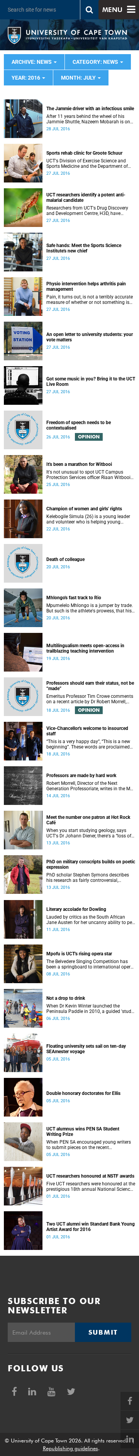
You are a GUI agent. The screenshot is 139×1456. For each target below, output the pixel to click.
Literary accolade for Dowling (76, 909)
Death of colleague (65, 559)
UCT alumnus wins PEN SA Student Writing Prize (82, 1131)
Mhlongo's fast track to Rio (73, 597)
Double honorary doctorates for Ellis (83, 1093)
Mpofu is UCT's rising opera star (79, 953)
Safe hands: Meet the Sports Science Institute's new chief (83, 248)
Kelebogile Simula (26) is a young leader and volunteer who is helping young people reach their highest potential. (88, 519)
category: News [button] (96, 62)
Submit (103, 1332)
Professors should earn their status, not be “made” (90, 685)
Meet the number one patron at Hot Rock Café (88, 820)
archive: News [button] (32, 62)
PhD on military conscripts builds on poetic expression (90, 864)
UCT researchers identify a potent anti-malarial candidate (85, 197)
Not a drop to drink (65, 998)
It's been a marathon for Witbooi (79, 464)
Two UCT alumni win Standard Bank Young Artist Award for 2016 (90, 1226)
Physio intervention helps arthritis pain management (86, 286)
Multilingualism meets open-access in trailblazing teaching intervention (85, 648)
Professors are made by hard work (81, 775)
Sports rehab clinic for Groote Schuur (84, 153)
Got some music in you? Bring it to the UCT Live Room (90, 381)
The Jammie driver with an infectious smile (90, 108)
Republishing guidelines (70, 1448)
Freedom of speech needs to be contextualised (78, 425)
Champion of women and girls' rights (84, 508)
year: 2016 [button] (26, 78)
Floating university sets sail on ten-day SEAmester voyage (86, 1048)
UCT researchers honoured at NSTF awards (90, 1176)
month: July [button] (79, 78)
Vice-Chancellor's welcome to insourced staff (87, 731)
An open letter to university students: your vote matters (89, 337)
